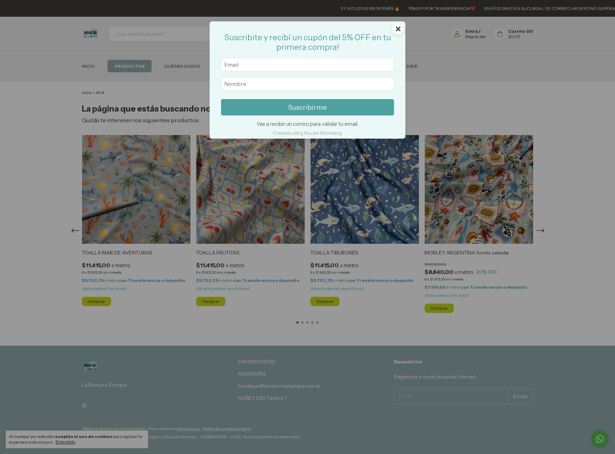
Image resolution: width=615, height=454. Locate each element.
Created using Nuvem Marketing (307, 133)
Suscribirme (307, 107)
